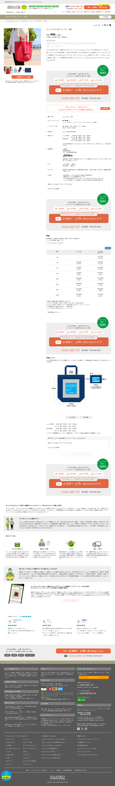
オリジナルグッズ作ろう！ (50, 751)
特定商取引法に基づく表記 (54, 699)
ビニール (27, 754)
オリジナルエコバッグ (12, 21)
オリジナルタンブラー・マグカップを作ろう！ (55, 739)
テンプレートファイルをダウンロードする (79, 454)
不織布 (9, 745)
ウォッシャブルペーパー (31, 748)
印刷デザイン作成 (89, 11)
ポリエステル (24, 21)
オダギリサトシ (18, 620)
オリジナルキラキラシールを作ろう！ (53, 745)
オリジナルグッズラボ (84, 751)
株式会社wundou (83, 745)
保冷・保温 (10, 754)
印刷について (59, 46)
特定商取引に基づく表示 (81, 770)
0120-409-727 (71, 98)
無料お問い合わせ (94, 677)
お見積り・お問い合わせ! (98, 6)
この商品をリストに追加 (22, 77)
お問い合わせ (82, 304)
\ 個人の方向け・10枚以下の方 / (83, 108)
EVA (9, 758)
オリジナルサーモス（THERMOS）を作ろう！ (55, 742)
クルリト (10, 761)
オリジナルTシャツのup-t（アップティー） (89, 739)
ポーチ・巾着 (28, 742)
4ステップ (27, 758)
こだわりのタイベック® (13, 748)
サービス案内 (66, 11)
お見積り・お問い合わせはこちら (83, 651)
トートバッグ (11, 739)
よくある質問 (106, 11)
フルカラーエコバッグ (30, 745)
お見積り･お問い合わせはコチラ (82, 483)
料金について (49, 46)
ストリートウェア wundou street (51, 758)
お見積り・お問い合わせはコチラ (82, 90)
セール (9, 764)
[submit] (55, 12)
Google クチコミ (12, 616)
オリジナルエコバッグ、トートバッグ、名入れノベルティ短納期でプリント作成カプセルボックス (93, 709)
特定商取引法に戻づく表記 (55, 710)
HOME (27, 770)
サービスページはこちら (71, 600)
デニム (9, 751)
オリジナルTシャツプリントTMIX (87, 748)
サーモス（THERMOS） (31, 761)
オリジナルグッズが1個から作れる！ (53, 754)
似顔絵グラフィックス (84, 742)
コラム (52, 770)
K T (48, 620)
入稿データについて (77, 11)
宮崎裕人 (84, 620)
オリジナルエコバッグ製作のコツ (40, 770)
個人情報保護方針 (67, 770)
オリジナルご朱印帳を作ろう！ (51, 748)
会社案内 (58, 770)
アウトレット (28, 764)
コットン (27, 739)
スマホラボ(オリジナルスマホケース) (88, 754)
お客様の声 (98, 11)
